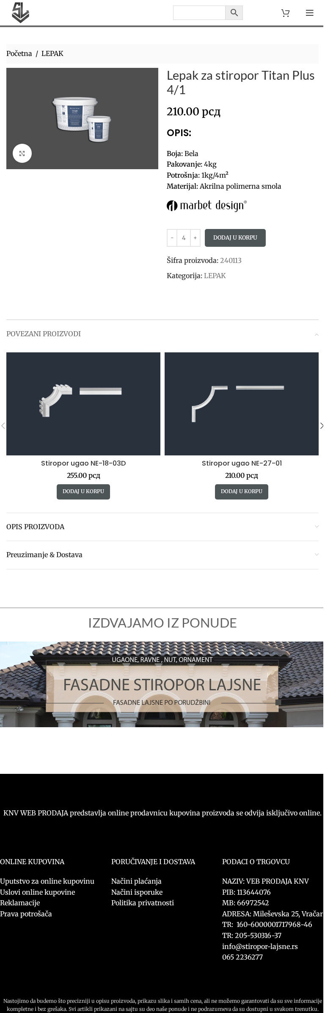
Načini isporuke (136, 892)
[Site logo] (20, 12)
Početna (19, 53)
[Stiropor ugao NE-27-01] (242, 403)
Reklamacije (20, 903)
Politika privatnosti (142, 903)
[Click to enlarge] (22, 153)
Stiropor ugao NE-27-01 (242, 463)
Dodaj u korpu (235, 237)
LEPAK (52, 53)
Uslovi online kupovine (37, 892)
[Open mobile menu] (310, 12)
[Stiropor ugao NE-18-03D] (83, 403)
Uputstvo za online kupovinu (48, 881)
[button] (83, 492)
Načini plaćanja (136, 881)
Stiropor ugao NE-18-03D (83, 463)
